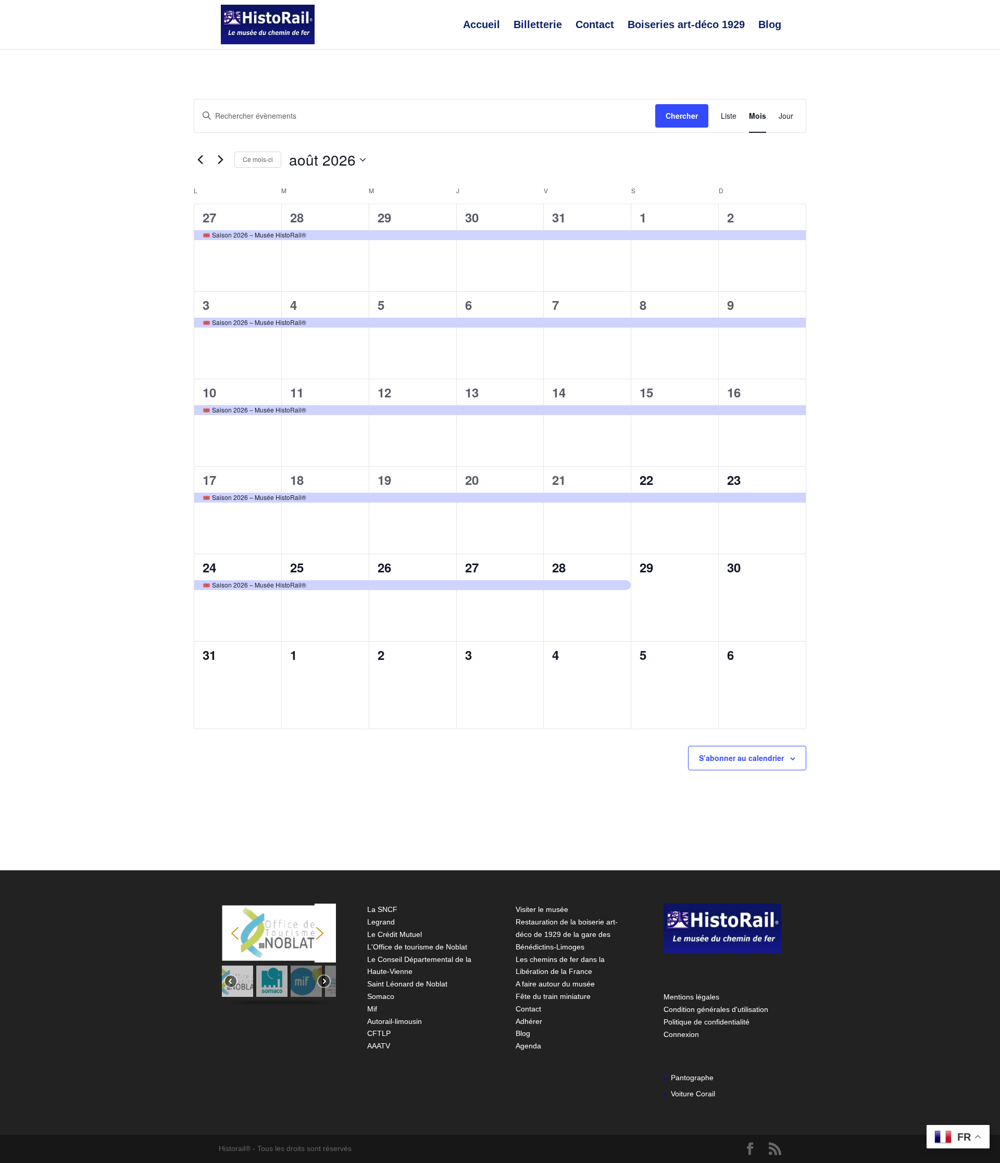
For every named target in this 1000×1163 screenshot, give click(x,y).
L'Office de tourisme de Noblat (417, 947)
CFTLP (379, 1033)
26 (384, 567)
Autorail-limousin (394, 1021)
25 (297, 567)
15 (646, 392)
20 (472, 480)
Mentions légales (691, 997)
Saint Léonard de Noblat (407, 984)
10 (209, 392)
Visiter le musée (542, 909)
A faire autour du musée (555, 984)
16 (734, 392)
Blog (769, 25)
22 (646, 480)
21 (559, 480)
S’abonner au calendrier (741, 758)
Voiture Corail (693, 1094)
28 (297, 217)
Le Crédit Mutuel (394, 934)
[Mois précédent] (200, 160)
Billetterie (538, 25)
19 (384, 480)
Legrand (381, 922)
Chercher (682, 115)
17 (209, 480)
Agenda (528, 1046)
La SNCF (382, 909)
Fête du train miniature (553, 996)
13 (472, 392)
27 (209, 217)
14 (559, 392)
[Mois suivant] (220, 160)
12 (384, 392)
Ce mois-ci (258, 159)
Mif (372, 1009)
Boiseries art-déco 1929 (686, 25)
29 (384, 217)
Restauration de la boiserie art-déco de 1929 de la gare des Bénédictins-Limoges (567, 934)
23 (734, 480)
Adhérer (529, 1021)
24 (209, 567)
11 (297, 392)
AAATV (378, 1046)
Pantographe (692, 1077)
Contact (595, 25)
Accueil (481, 25)
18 (297, 480)
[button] (235, 933)
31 (559, 217)
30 (472, 217)
